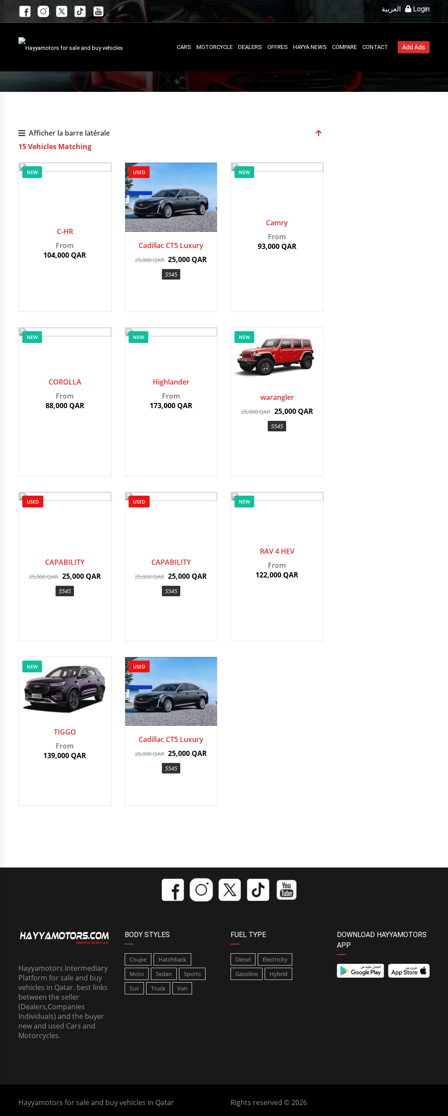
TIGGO (65, 732)
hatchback (172, 959)
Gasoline (246, 974)
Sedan (164, 974)
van (182, 988)
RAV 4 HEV (277, 551)
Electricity (274, 959)
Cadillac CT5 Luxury (171, 245)
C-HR (65, 231)
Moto (137, 974)
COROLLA (65, 382)
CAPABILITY (64, 562)
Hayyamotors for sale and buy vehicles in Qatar (96, 1102)
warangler (277, 397)
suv (134, 988)
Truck (158, 988)
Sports (192, 974)
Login (420, 9)
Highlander (171, 382)
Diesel (243, 959)
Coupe (138, 959)
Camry (277, 222)
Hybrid (278, 974)
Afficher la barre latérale (69, 133)
